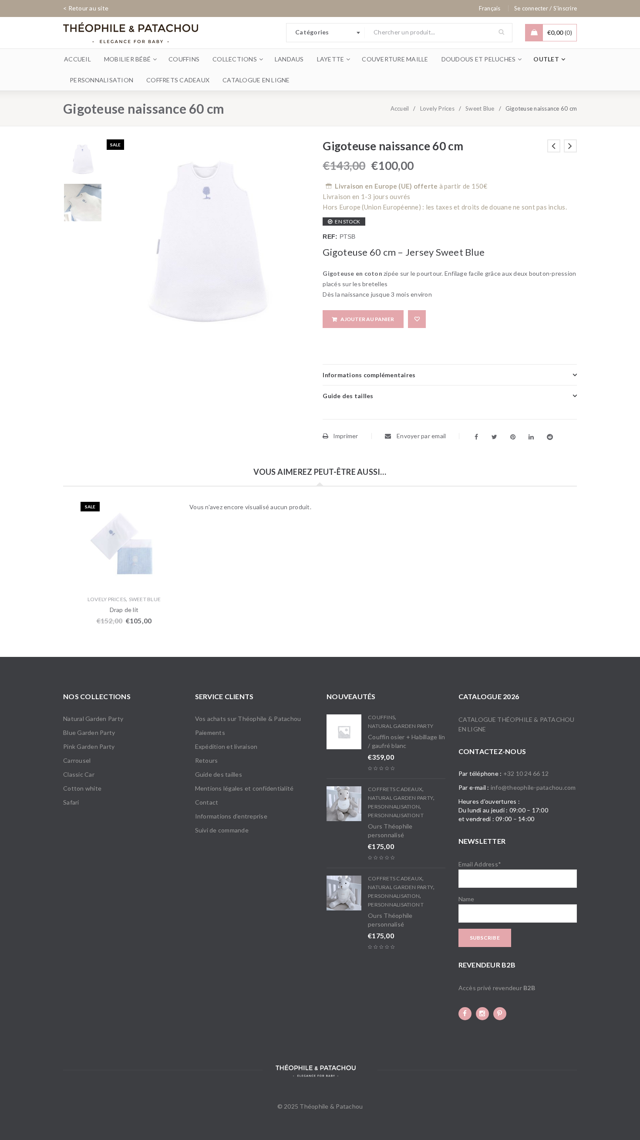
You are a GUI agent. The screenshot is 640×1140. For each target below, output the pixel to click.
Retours (206, 760)
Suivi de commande (222, 830)
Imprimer (345, 436)
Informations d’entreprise (231, 816)
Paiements (210, 732)
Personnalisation (394, 806)
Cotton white (82, 788)
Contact (207, 802)
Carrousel (77, 760)
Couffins (381, 717)
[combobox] (325, 33)
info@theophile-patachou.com (533, 787)
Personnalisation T (396, 815)
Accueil (400, 108)
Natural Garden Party (93, 718)
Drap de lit (124, 609)
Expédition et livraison (226, 746)
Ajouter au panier (367, 319)
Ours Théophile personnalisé (390, 830)
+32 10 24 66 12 (526, 773)
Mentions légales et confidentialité (244, 788)
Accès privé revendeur (496, 987)
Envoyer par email (420, 436)
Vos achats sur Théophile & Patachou (248, 718)
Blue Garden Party (89, 732)
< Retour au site (85, 8)
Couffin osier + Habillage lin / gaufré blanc (406, 741)
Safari (71, 802)
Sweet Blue (480, 108)
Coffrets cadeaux (395, 789)
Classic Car (78, 774)
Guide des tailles (218, 774)
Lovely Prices (437, 108)
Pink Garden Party (89, 746)
